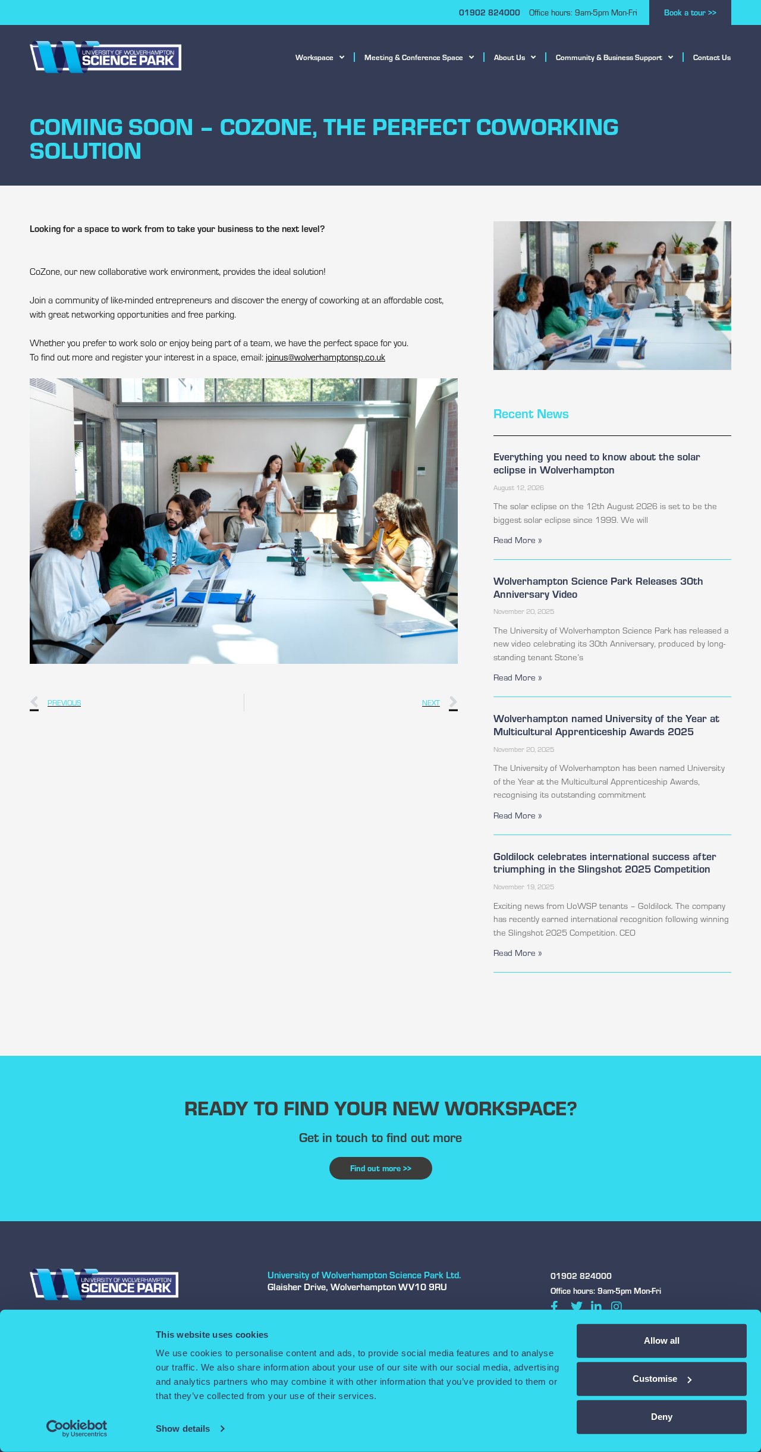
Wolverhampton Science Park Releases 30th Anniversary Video (598, 587)
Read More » (517, 539)
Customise (655, 1378)
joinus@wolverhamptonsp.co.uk (325, 357)
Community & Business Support (609, 57)
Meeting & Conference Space (413, 57)
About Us (509, 57)
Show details (183, 1428)
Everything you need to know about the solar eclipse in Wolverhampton (596, 462)
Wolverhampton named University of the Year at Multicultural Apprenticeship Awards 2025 (606, 724)
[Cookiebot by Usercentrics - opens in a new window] (77, 1429)
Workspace (314, 57)
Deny (661, 1417)
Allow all (662, 1340)
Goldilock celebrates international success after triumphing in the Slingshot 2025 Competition (604, 862)
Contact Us (712, 57)
